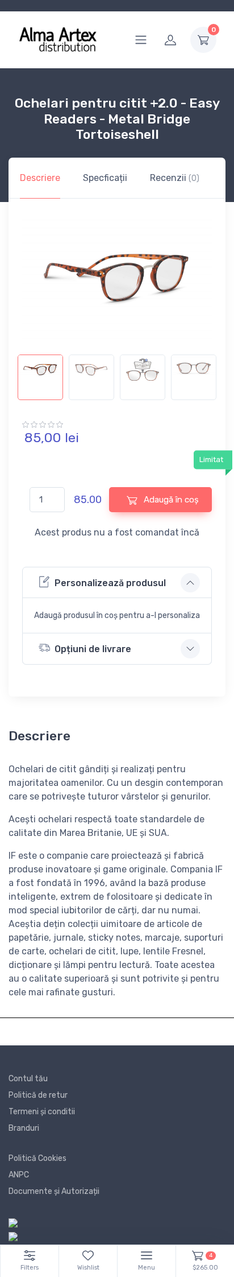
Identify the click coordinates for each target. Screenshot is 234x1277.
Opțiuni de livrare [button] (93, 649)
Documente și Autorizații (54, 1191)
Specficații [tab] (105, 177)
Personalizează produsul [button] (110, 583)
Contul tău (28, 1079)
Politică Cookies (37, 1158)
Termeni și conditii (42, 1112)
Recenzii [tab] (174, 177)
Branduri (24, 1128)
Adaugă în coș (170, 500)
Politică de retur (38, 1095)
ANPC (19, 1175)
